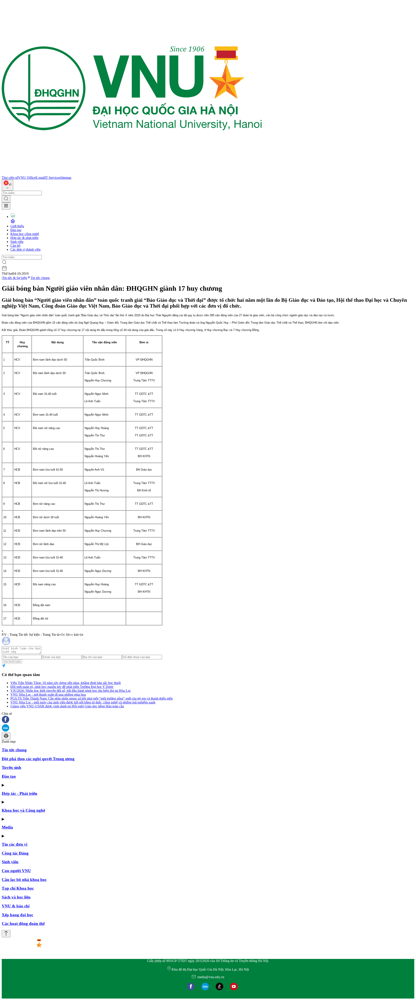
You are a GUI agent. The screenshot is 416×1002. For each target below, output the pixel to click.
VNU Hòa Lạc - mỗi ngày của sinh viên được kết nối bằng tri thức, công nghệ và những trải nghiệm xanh (82, 702)
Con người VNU (16, 870)
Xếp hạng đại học (17, 915)
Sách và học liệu (16, 897)
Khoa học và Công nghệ (23, 810)
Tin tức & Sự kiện (14, 278)
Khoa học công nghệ (24, 234)
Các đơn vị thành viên (25, 249)
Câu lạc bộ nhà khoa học (24, 879)
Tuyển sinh (11, 767)
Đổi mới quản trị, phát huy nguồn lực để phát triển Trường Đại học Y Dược (62, 687)
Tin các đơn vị (14, 844)
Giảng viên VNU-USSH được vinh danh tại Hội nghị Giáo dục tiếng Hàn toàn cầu (67, 706)
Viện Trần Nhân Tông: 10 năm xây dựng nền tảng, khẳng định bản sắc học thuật (65, 683)
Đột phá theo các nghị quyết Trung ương (38, 759)
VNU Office (27, 177)
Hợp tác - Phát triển (19, 793)
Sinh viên (16, 242)
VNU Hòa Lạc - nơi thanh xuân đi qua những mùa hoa (48, 694)
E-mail (40, 177)
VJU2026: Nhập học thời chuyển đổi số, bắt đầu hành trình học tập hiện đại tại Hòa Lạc (70, 690)
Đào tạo (15, 230)
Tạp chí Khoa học (18, 888)
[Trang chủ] (132, 174)
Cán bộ (15, 245)
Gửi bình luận (12, 661)
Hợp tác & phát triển (24, 238)
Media (7, 827)
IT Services (52, 177)
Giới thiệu (17, 226)
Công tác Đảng (15, 853)
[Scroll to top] (6, 933)
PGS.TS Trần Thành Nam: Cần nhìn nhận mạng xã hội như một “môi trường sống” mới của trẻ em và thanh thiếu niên (91, 698)
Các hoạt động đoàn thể (23, 923)
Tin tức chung (40, 278)
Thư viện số (10, 177)
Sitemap (65, 177)
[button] (208, 720)
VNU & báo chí (15, 906)
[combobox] (7, 185)
